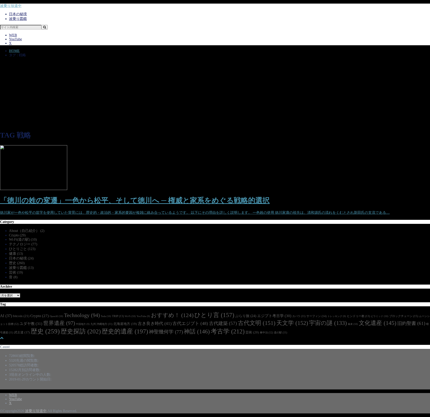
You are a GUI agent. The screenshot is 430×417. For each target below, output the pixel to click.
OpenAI (56, 316)
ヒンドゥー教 (358, 316)
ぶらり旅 (245, 316)
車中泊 (266, 332)
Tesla (106, 316)
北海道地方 (125, 324)
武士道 (22, 332)
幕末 (353, 324)
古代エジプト (190, 323)
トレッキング (336, 316)
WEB (13, 35)
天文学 (292, 323)
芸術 (16, 272)
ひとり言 (214, 315)
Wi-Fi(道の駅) (23, 239)
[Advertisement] (215, 94)
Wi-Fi (130, 316)
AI (6, 315)
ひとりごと (22, 249)
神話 (197, 331)
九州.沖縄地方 (101, 324)
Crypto (17, 235)
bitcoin (21, 316)
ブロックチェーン (403, 316)
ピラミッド (379, 316)
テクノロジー (23, 244)
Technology (82, 315)
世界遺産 (59, 323)
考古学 (228, 331)
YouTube (15, 39)
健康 (16, 253)
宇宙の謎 (328, 323)
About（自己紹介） (26, 231)
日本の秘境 (18, 14)
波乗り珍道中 (11, 6)
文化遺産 (377, 323)
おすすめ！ (172, 315)
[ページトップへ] (2, 338)
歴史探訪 (81, 331)
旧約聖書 (411, 323)
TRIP (118, 316)
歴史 (17, 263)
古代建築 (223, 323)
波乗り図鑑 (18, 19)
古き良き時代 (155, 323)
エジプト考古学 (274, 316)
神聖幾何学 (166, 332)
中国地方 (83, 324)
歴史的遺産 (125, 331)
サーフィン (316, 316)
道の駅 (280, 332)
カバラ (298, 316)
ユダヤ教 (30, 323)
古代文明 (256, 323)
